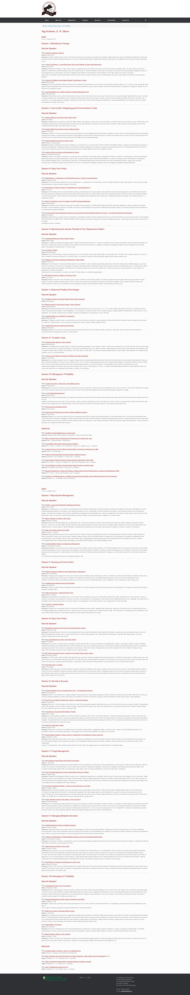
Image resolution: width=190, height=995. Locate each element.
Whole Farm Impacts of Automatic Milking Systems (60, 911)
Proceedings (111, 20)
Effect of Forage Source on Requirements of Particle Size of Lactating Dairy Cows (68, 438)
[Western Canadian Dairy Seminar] (49, 8)
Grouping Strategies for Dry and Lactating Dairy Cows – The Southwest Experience (69, 690)
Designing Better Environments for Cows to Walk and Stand (62, 129)
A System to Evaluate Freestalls (54, 604)
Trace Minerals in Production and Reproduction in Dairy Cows (62, 862)
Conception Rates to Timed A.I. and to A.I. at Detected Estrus (63, 951)
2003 (44, 488)
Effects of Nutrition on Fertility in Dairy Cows (57, 518)
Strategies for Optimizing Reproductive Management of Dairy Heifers (64, 260)
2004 (44, 36)
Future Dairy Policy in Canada (53, 665)
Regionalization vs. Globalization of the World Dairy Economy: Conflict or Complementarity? (71, 178)
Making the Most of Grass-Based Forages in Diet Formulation (62, 304)
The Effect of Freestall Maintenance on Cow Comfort (60, 433)
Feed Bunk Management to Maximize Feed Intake (59, 326)
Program (85, 20)
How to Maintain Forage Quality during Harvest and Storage (62, 761)
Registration (72, 20)
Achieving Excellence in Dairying (54, 53)
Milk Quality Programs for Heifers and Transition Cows (60, 275)
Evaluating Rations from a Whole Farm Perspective (59, 316)
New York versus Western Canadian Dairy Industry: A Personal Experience (66, 700)
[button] (145, 20)
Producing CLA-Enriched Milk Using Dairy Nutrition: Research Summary (65, 454)
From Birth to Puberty (51, 250)
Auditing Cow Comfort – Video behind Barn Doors (59, 593)
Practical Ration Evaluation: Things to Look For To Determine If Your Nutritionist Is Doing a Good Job (74, 735)
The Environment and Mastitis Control (56, 407)
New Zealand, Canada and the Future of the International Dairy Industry (65, 628)
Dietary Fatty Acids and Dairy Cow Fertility (57, 530)
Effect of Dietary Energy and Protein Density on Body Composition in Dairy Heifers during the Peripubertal (75, 956)
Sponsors (98, 20)
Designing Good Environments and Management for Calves (62, 152)
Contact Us (125, 20)
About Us (58, 20)
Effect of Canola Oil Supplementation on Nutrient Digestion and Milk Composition (68, 961)
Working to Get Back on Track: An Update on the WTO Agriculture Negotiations (67, 201)
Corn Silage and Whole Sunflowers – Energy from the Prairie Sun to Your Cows (67, 786)
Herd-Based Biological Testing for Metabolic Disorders (60, 825)
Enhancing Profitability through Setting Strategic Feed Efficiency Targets (65, 80)
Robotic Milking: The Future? (53, 925)
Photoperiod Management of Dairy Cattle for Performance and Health (64, 899)
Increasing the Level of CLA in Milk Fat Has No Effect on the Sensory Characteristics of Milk (71, 449)
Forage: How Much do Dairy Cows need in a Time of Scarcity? (63, 799)
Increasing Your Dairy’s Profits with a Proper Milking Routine (62, 384)
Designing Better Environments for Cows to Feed (59, 141)
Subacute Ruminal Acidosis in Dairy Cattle (57, 846)
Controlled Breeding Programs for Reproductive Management (62, 544)
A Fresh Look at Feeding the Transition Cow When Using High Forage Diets (66, 356)
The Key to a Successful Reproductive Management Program (62, 505)
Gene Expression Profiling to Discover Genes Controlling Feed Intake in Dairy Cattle (69, 460)
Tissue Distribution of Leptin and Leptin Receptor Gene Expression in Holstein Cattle (69, 465)
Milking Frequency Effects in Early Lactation (57, 934)
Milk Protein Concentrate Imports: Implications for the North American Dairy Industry (69, 653)
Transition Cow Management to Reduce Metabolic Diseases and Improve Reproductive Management (73, 837)
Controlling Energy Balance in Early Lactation (58, 342)
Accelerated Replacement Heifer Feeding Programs (59, 238)
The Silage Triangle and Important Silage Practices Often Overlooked (65, 299)
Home (47, 20)
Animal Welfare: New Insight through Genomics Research (61, 444)
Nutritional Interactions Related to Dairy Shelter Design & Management (65, 572)
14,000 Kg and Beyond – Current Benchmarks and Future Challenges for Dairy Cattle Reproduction (73, 64)
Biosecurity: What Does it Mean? (54, 725)
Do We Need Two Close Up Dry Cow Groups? (58, 886)
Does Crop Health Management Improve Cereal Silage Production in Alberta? (67, 772)
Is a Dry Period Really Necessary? (55, 393)
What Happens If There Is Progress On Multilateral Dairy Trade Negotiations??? (68, 187)
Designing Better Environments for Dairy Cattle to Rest (60, 117)
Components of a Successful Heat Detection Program (60, 712)
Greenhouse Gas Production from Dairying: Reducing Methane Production (66, 412)
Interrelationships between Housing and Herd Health (60, 583)
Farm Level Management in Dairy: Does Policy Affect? (60, 640)
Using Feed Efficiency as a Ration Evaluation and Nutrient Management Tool (67, 92)
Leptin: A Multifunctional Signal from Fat (56, 967)
